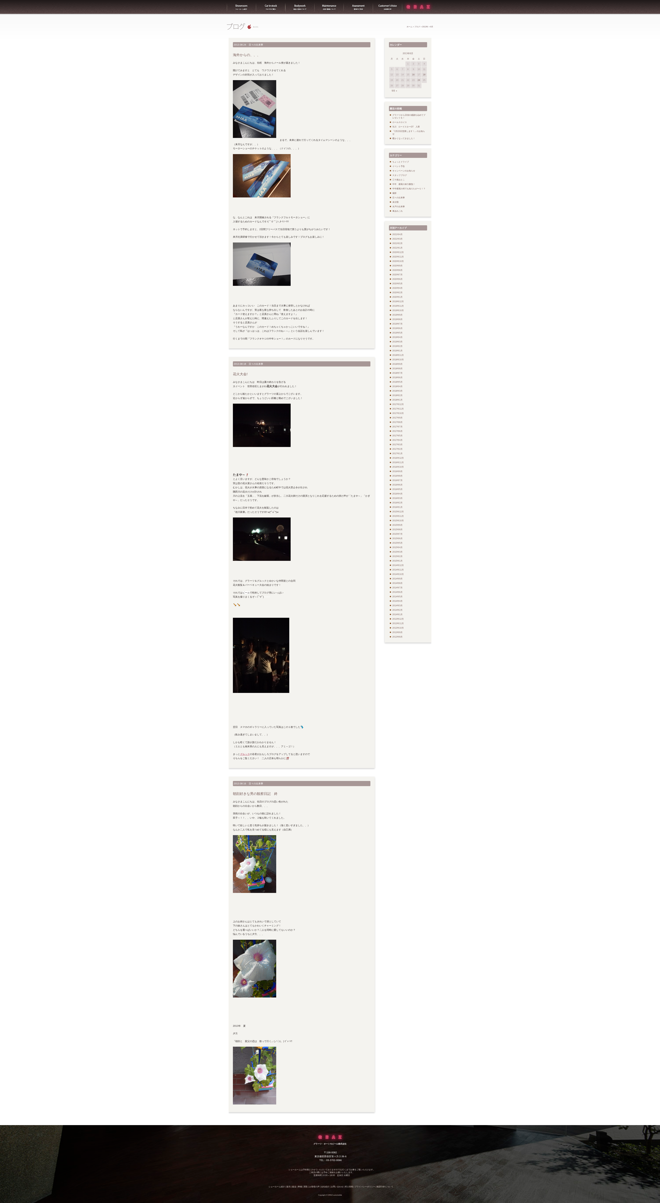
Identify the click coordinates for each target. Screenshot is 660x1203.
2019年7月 (397, 324)
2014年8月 (397, 583)
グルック (245, 754)
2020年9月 (397, 266)
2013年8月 (397, 637)
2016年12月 (398, 458)
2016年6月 (397, 485)
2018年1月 (397, 400)
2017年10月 (398, 413)
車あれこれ (397, 211)
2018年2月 (397, 395)
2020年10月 (398, 261)
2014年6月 (397, 592)
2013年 (425, 27)
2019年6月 (397, 328)
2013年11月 (398, 623)
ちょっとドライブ (400, 162)
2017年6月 (397, 431)
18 (424, 75)
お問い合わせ (337, 1186)
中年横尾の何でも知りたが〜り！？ (408, 188)
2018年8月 (397, 368)
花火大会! (240, 374)
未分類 (395, 202)
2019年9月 (397, 315)
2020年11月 (398, 257)
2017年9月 (397, 418)
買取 (358, 7)
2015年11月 (398, 516)
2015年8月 (397, 529)
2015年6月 (397, 538)
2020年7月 (397, 274)
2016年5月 (397, 489)
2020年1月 (397, 297)
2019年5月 (397, 333)
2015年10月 (398, 520)
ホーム (409, 27)
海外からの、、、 (246, 55)
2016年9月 (397, 471)
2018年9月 (397, 364)
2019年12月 (398, 301)
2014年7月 (397, 587)
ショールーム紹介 (241, 7)
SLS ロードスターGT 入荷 (406, 127)
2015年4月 (397, 547)
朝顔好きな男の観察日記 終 (255, 794)
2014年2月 (397, 610)
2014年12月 (398, 565)
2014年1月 (397, 614)
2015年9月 (397, 525)
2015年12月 (398, 511)
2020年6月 (397, 279)
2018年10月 (398, 359)
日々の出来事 (256, 44)
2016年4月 (397, 494)
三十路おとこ (398, 180)
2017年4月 (397, 440)
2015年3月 (397, 552)
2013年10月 (398, 628)
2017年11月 (398, 409)
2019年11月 (398, 306)
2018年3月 (397, 391)
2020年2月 (397, 292)
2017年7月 (397, 426)
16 (413, 75)
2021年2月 (397, 243)
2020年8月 (397, 270)
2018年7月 (397, 373)
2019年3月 (397, 342)
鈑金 (294, 1186)
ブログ (417, 27)
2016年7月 (397, 480)
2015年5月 (397, 543)
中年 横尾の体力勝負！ (403, 184)
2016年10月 (398, 467)
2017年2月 (397, 449)
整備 (329, 7)
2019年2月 (397, 346)
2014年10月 (398, 574)
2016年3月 (397, 498)
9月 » (394, 90)
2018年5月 (397, 382)
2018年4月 (397, 386)
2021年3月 (397, 239)
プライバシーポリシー (365, 1186)
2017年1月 (397, 453)
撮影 (394, 193)
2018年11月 (398, 355)
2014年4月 (397, 601)
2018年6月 (397, 377)
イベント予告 (398, 166)
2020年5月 (397, 283)
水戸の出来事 (398, 206)
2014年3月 (397, 605)
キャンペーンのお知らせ (403, 171)
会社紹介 (325, 1186)
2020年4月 (397, 288)
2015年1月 (397, 561)
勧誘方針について (385, 1186)
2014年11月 (398, 570)
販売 (270, 7)
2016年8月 (397, 476)
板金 (300, 7)
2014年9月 (397, 579)
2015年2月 (397, 556)
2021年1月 (397, 248)
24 (419, 80)
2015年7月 (397, 534)
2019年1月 (397, 350)
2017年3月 (397, 444)
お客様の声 (387, 7)
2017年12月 (398, 404)
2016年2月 (397, 502)
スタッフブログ (399, 175)
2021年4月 (397, 234)
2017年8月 (397, 422)
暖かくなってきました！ (403, 138)
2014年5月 (397, 596)
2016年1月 (397, 507)
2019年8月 (397, 319)
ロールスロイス (399, 122)
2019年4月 (397, 337)
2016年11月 (398, 462)
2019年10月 (398, 310)
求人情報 (349, 1186)
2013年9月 (397, 632)
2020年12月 (398, 252)
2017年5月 (397, 435)
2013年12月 (398, 619)
